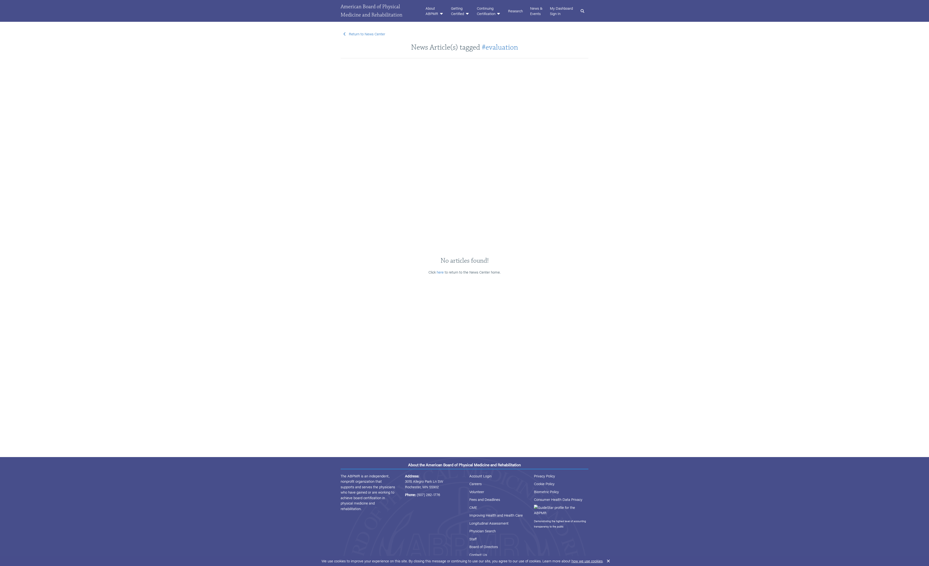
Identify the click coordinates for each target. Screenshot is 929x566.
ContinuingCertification (486, 11)
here (440, 272)
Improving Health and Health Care (496, 515)
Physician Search (482, 530)
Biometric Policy (546, 491)
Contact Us (478, 554)
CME (473, 507)
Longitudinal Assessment (489, 523)
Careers (475, 483)
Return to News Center (367, 33)
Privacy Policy (544, 475)
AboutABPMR (432, 11)
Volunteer (476, 491)
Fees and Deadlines (484, 499)
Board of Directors (483, 546)
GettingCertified (458, 11)
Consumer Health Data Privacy (558, 499)
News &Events (536, 11)
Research (515, 10)
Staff (473, 538)
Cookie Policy (544, 483)
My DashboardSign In (561, 11)
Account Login (480, 475)
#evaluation (500, 47)
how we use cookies (587, 560)
